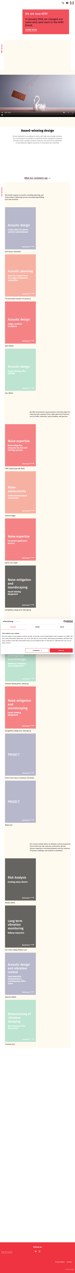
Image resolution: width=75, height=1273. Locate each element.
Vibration (52, 835)
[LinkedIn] (36, 1251)
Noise (56, 403)
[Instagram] (39, 1251)
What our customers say (35, 178)
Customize (36, 650)
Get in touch (6, 1252)
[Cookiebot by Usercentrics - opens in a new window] (65, 621)
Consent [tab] (13, 627)
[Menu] (72, 2)
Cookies (69, 1262)
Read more (28, 246)
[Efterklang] (37, 3)
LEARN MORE (31, 30)
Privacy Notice (60, 1262)
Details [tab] (37, 627)
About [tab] (62, 627)
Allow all (61, 650)
